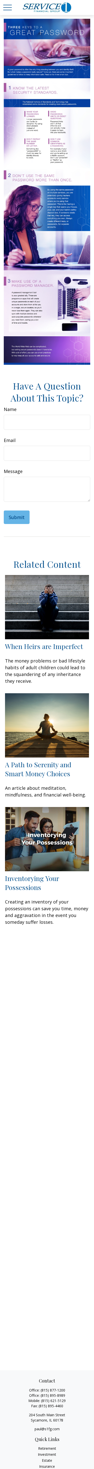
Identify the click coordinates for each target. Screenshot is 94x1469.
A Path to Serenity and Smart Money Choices (38, 769)
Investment (47, 1454)
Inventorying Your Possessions (32, 883)
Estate (47, 1460)
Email (10, 440)
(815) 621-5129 (53, 1400)
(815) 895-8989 (53, 1395)
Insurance (47, 1466)
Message (13, 471)
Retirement (47, 1448)
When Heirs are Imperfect (44, 646)
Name (10, 409)
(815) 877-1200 (53, 1390)
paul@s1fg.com (47, 1428)
